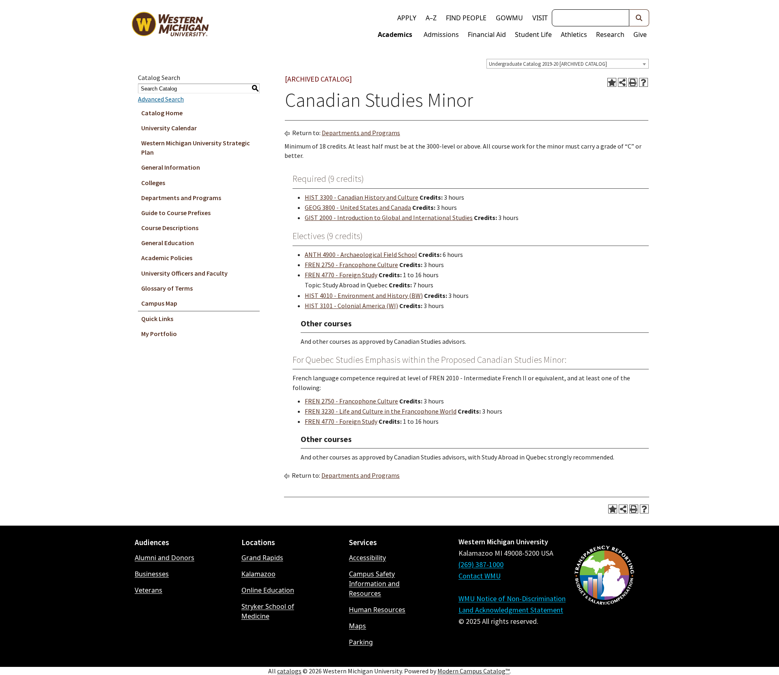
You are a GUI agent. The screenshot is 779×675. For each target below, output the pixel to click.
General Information (170, 167)
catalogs (289, 671)
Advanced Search (161, 99)
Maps (357, 625)
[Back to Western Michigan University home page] (170, 26)
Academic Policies (166, 258)
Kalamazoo (258, 573)
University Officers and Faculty (184, 273)
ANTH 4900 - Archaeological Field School (361, 254)
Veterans (148, 590)
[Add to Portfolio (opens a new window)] (611, 82)
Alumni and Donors (164, 557)
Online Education (267, 590)
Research (610, 34)
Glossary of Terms (167, 288)
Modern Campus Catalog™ (473, 671)
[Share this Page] (622, 82)
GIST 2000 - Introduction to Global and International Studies (389, 217)
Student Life (533, 34)
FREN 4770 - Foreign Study (341, 275)
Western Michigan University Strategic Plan (195, 147)
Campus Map (159, 303)
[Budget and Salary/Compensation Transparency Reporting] (604, 596)
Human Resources (377, 609)
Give (640, 34)
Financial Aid (487, 34)
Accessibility (367, 557)
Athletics (574, 34)
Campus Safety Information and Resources (374, 583)
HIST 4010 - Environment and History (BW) (364, 295)
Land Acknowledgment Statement (510, 610)
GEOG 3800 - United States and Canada (358, 207)
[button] (639, 17)
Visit (540, 17)
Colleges (153, 183)
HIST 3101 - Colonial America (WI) (351, 306)
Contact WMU (479, 575)
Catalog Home (162, 113)
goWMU (509, 17)
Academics (395, 34)
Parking (361, 642)
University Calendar (169, 128)
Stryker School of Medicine (267, 611)
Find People (466, 17)
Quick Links (157, 319)
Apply (406, 17)
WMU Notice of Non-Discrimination (512, 598)
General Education (167, 243)
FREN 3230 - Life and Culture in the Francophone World (380, 411)
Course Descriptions (169, 228)
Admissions (441, 34)
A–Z (431, 17)
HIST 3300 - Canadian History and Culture (361, 197)
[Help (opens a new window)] (643, 82)
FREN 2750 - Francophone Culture (351, 265)
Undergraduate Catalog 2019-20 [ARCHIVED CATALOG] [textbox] (548, 63)
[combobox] (567, 64)
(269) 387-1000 (481, 564)
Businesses (152, 573)
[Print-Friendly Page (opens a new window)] (632, 82)
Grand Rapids (262, 557)
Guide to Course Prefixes (176, 213)
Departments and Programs (181, 198)
